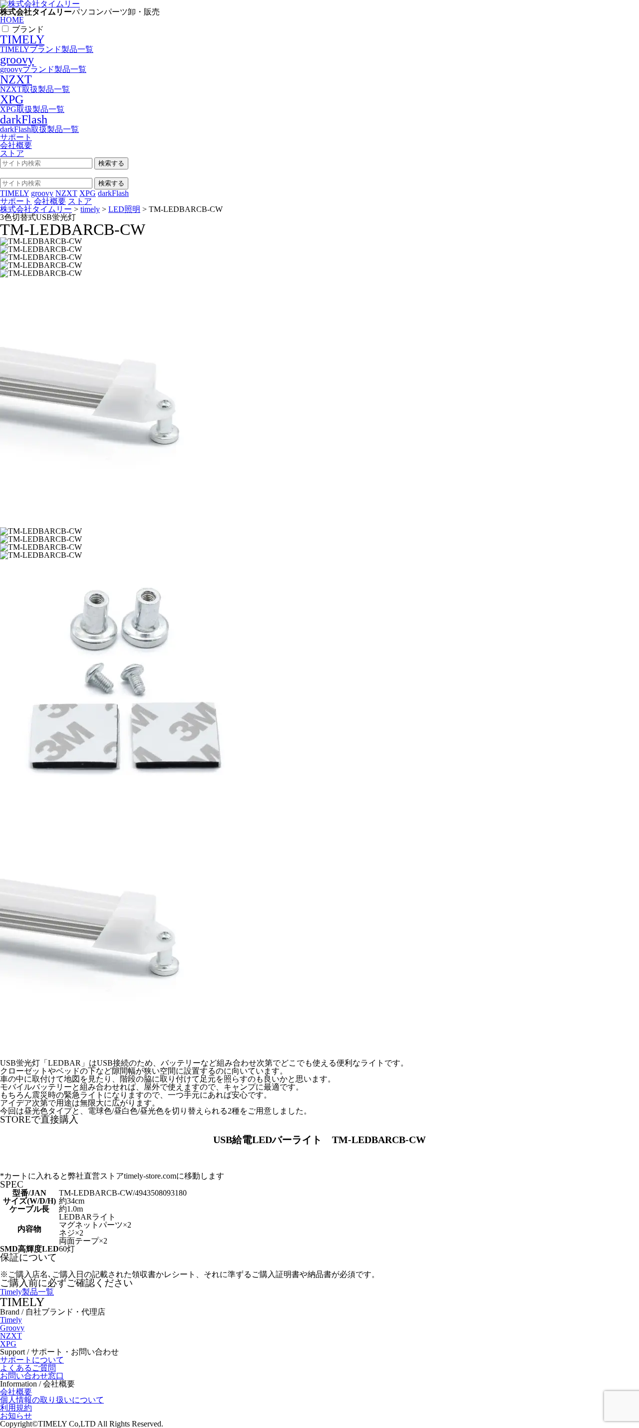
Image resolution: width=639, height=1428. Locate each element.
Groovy (12, 1328)
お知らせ (16, 1416)
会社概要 (16, 145)
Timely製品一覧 (27, 1292)
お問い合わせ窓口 (32, 1376)
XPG (8, 1344)
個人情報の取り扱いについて (52, 1400)
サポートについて (32, 1360)
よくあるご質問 (28, 1368)
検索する (111, 163)
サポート (16, 137)
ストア (12, 153)
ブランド (28, 29)
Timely (11, 1320)
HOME (12, 19)
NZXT (11, 1336)
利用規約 (16, 1408)
